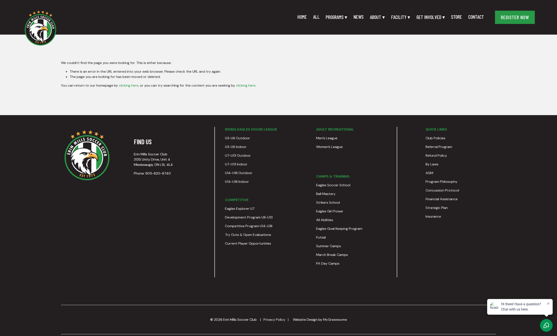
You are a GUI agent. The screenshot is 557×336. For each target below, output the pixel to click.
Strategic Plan (437, 207)
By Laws (432, 164)
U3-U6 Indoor (236, 146)
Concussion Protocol (442, 190)
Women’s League (329, 146)
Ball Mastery (326, 194)
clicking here (128, 85)
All (316, 17)
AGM (429, 173)
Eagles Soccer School (333, 185)
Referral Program (439, 146)
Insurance (433, 216)
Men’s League (326, 138)
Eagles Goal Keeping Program (339, 228)
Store (456, 17)
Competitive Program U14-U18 (248, 226)
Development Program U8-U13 (249, 217)
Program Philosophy (441, 181)
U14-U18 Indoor (237, 181)
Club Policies (435, 138)
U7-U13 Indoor (236, 164)
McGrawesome (335, 319)
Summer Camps (328, 246)
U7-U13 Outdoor (238, 155)
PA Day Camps (327, 263)
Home (302, 17)
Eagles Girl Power (329, 211)
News (359, 17)
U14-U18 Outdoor (238, 173)
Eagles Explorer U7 (240, 208)
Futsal (321, 237)
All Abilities (324, 220)
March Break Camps (332, 254)
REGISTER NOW (515, 17)
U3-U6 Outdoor (237, 138)
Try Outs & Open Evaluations (248, 234)
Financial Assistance (442, 199)
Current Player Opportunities (248, 243)
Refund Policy (436, 155)
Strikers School (328, 202)
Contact (476, 17)
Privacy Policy (274, 319)
